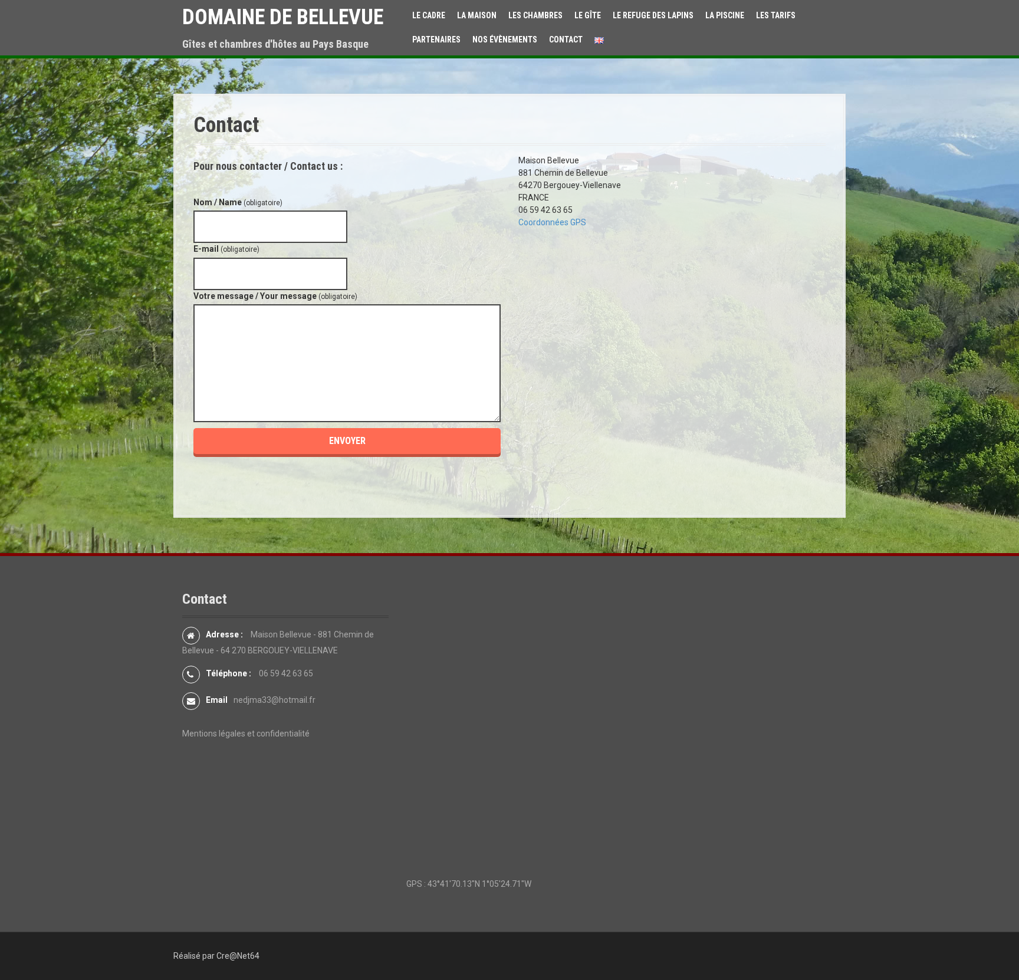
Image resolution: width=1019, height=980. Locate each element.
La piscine (724, 15)
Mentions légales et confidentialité (246, 733)
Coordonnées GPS (552, 222)
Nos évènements (504, 39)
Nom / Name (237, 202)
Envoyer (347, 440)
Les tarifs (776, 15)
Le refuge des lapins (653, 15)
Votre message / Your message (275, 296)
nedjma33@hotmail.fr (274, 700)
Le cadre (428, 15)
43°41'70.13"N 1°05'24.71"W (479, 884)
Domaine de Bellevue (282, 17)
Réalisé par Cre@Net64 (216, 956)
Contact (566, 39)
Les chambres (535, 15)
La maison (477, 15)
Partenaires (436, 39)
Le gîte (587, 15)
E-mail (226, 249)
